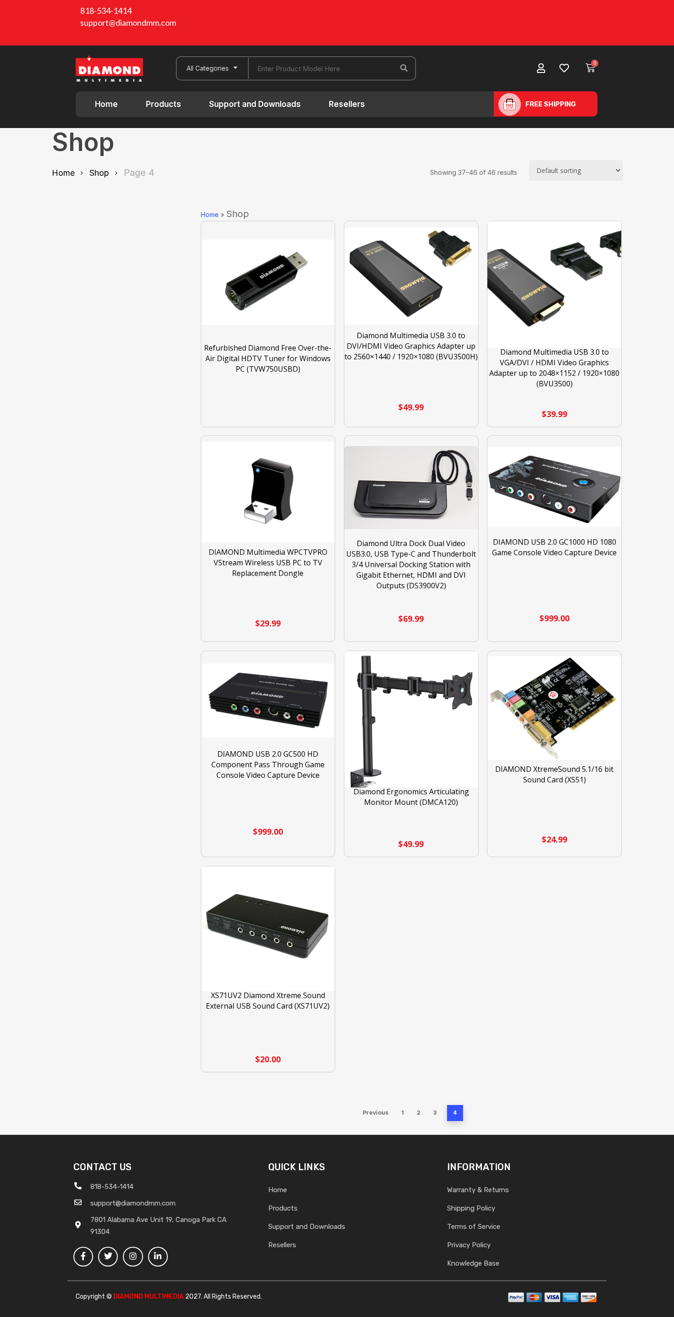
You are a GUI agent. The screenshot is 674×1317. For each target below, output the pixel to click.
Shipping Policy (471, 1208)
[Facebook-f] (83, 1257)
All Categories (208, 68)
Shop (99, 173)
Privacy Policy (469, 1245)
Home (106, 104)
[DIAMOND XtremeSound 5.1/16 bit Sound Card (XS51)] (554, 708)
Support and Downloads (255, 104)
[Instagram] (133, 1257)
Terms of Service (473, 1226)
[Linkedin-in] (158, 1257)
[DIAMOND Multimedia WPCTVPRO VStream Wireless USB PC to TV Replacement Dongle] (268, 492)
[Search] (403, 68)
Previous (375, 1112)
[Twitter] (108, 1257)
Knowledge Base (473, 1263)
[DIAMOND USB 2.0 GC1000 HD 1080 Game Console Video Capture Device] (554, 487)
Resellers (347, 104)
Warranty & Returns (478, 1190)
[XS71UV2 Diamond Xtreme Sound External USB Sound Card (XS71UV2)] (268, 930)
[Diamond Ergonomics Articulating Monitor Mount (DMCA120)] (411, 737)
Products (163, 104)
